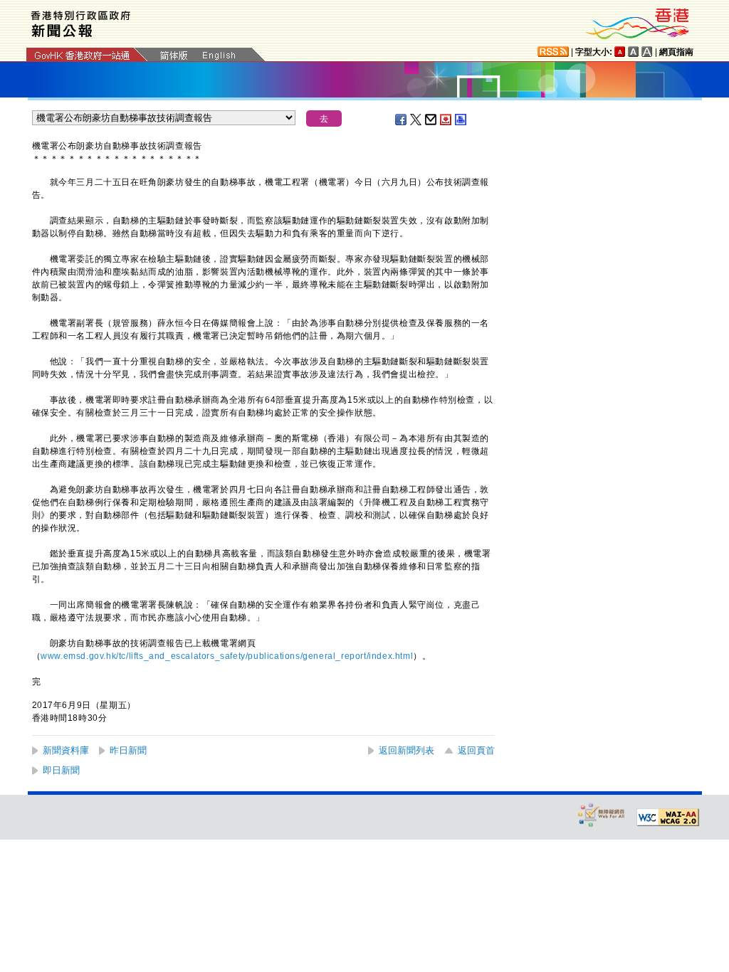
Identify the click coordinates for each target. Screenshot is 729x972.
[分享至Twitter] (416, 119)
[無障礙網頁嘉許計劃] (601, 814)
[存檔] (446, 119)
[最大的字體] (647, 51)
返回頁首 (476, 750)
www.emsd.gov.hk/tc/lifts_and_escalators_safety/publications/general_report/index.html (227, 656)
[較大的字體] (633, 51)
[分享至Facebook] (401, 119)
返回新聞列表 (406, 750)
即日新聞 (61, 770)
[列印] (461, 119)
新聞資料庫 (66, 750)
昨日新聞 (128, 750)
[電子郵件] (431, 119)
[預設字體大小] (620, 51)
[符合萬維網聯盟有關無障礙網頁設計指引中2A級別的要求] (667, 817)
